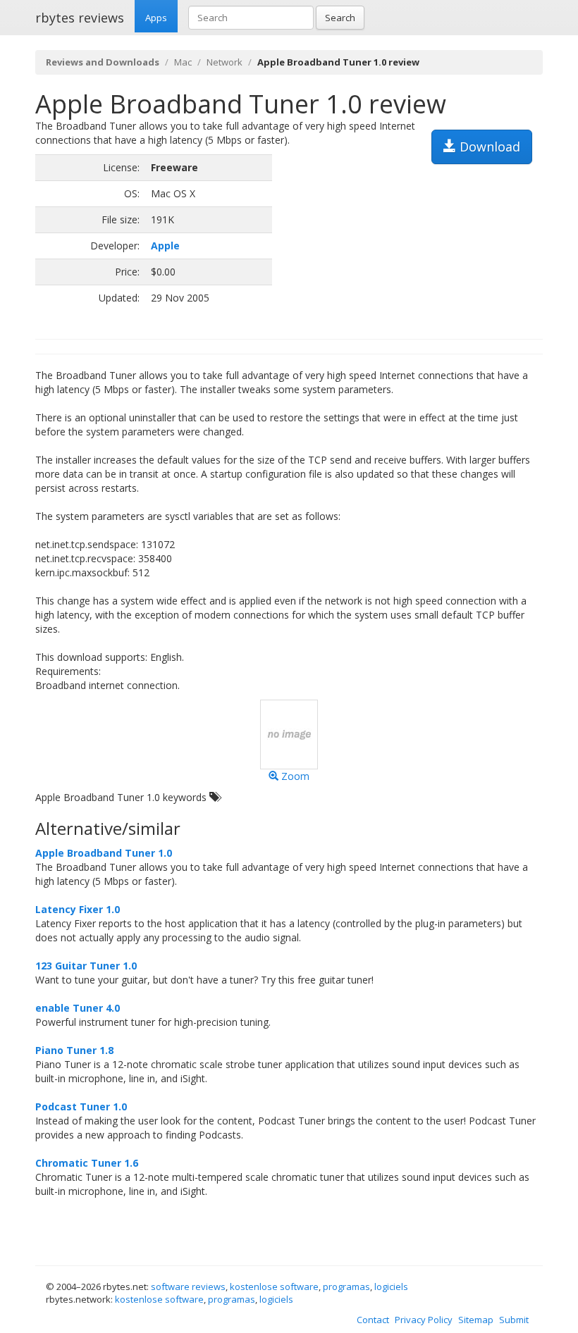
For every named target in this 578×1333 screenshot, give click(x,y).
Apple (165, 245)
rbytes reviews (79, 17)
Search (340, 17)
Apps (156, 17)
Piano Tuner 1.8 (74, 1050)
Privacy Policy (424, 1319)
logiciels (391, 1286)
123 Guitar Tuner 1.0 (86, 965)
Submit (514, 1319)
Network (224, 62)
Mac (183, 62)
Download (488, 146)
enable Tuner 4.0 (77, 1008)
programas (346, 1286)
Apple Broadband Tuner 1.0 (103, 853)
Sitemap (475, 1319)
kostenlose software (274, 1286)
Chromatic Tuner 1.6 (86, 1163)
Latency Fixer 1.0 (77, 909)
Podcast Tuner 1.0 (81, 1106)
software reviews (188, 1286)
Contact (373, 1319)
